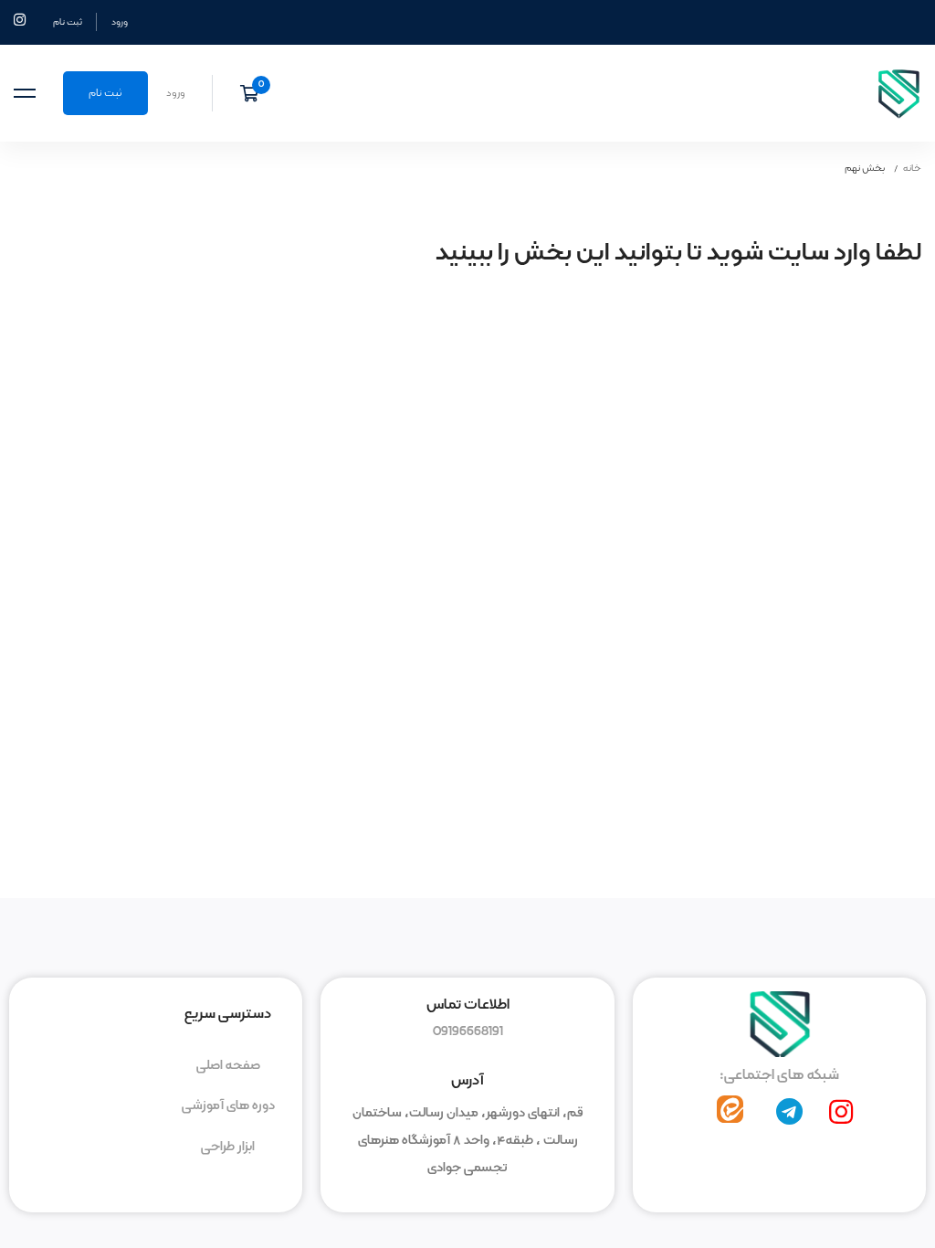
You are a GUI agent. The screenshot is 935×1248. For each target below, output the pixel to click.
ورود (119, 22)
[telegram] (789, 1112)
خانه (912, 168)
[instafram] (841, 1112)
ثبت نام (67, 22)
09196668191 (468, 1031)
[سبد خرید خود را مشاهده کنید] (255, 93)
